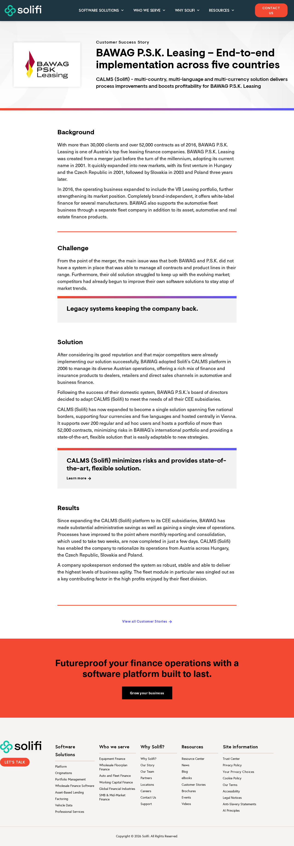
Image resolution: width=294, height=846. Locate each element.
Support (146, 804)
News (185, 765)
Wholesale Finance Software (74, 786)
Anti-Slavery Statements (239, 804)
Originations (63, 773)
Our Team (147, 772)
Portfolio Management (70, 779)
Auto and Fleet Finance (115, 776)
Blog (185, 772)
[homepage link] (20, 747)
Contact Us (148, 797)
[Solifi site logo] (23, 10)
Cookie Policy (232, 778)
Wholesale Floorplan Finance (113, 767)
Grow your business (147, 692)
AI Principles (231, 811)
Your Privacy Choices (238, 772)
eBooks (187, 778)
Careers (146, 791)
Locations (147, 785)
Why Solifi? (148, 759)
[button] (271, 10)
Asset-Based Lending (69, 792)
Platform (61, 767)
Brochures (189, 791)
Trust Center (231, 759)
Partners (146, 778)
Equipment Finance (112, 759)
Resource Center (193, 759)
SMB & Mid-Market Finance (112, 797)
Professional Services (69, 812)
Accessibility (231, 791)
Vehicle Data (63, 805)
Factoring (61, 799)
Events (186, 797)
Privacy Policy (232, 765)
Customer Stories (194, 785)
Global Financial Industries (117, 789)
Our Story (147, 765)
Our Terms (230, 785)
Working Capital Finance (116, 782)
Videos (186, 804)
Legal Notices (232, 798)
